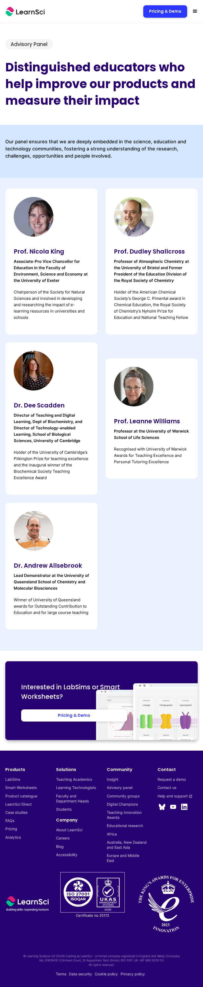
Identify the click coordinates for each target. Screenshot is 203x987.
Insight (112, 779)
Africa (112, 834)
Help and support (175, 796)
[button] (195, 11)
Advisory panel (119, 787)
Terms (61, 974)
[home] (25, 11)
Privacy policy (133, 974)
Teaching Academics (74, 779)
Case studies (16, 812)
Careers (63, 838)
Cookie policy (106, 974)
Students (64, 809)
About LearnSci (69, 830)
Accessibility (66, 854)
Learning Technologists (76, 787)
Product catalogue (21, 796)
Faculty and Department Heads (72, 798)
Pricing (11, 829)
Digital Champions (122, 804)
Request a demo (172, 779)
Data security (80, 974)
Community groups (123, 796)
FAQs (9, 820)
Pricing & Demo (165, 11)
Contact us (167, 787)
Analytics (13, 837)
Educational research (125, 825)
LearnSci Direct (18, 804)
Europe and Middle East (123, 858)
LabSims (12, 779)
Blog (60, 846)
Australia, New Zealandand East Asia (127, 845)
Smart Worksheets (21, 787)
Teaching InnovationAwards (124, 815)
